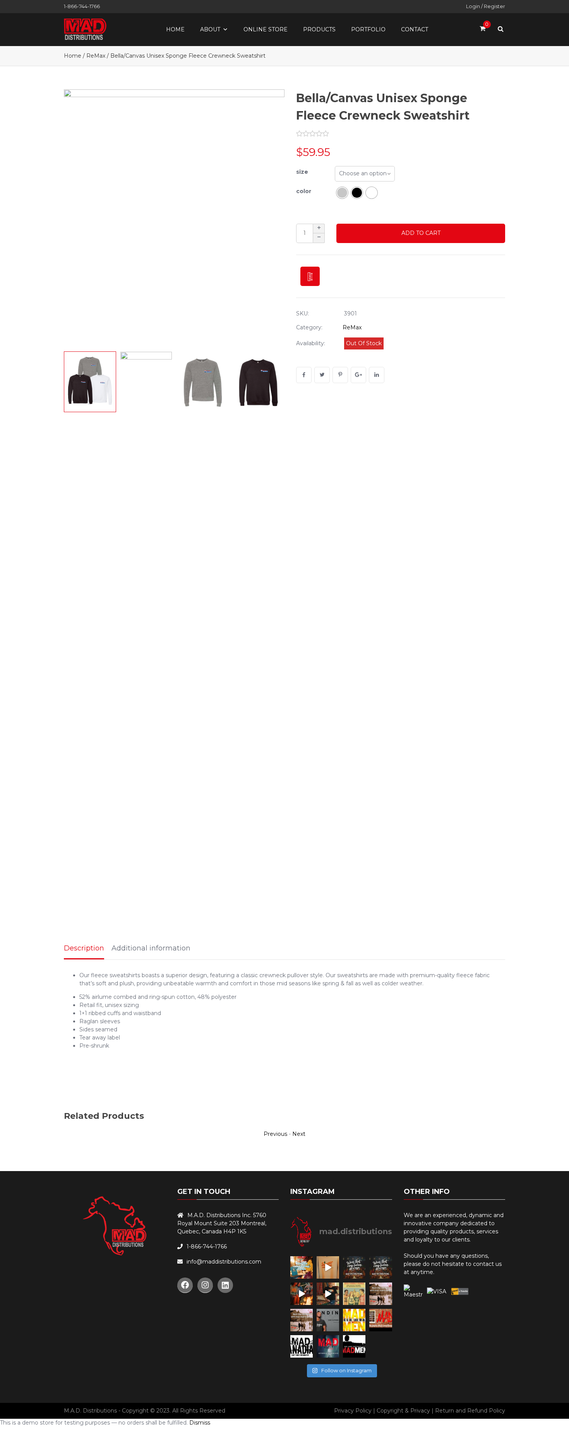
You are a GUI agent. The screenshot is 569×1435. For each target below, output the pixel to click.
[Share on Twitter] (322, 375)
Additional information (150, 948)
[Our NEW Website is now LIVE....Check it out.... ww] (328, 1320)
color (303, 191)
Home (175, 29)
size (302, 171)
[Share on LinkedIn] (376, 375)
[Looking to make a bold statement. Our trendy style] (301, 1320)
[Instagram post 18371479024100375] (380, 1294)
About (210, 29)
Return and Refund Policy (470, 1410)
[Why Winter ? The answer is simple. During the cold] (301, 1346)
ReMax (95, 55)
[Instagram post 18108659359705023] (301, 1294)
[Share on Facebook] (304, 375)
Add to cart (420, 232)
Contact (414, 29)
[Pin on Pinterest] (340, 375)
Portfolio (368, 29)
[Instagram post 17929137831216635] (328, 1267)
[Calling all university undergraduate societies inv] (380, 1320)
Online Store (265, 29)
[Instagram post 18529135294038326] (354, 1294)
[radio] (342, 193)
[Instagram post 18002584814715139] (354, 1267)
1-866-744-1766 (82, 6)
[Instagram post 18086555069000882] (301, 1267)
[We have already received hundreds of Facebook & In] (354, 1346)
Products (319, 29)
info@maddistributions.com (224, 1261)
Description (84, 948)
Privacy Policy (353, 1410)
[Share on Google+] (358, 375)
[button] (271, 218)
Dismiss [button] (199, 1422)
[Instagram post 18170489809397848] (380, 1267)
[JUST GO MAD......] (354, 1320)
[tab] (84, 948)
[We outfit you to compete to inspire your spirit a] (328, 1346)
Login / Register (485, 6)
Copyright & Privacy (403, 1410)
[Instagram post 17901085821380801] (328, 1294)
